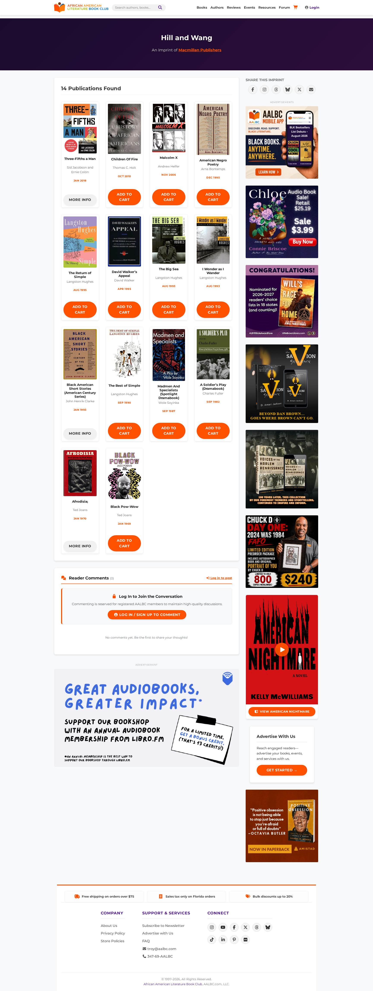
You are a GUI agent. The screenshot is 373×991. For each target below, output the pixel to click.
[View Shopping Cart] (296, 7)
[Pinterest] (234, 939)
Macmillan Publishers (200, 50)
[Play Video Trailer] (282, 649)
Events (249, 7)
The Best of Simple (124, 385)
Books (202, 7)
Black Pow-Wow (124, 507)
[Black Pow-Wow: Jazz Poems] (124, 476)
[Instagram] (211, 927)
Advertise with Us (157, 933)
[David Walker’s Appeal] (124, 242)
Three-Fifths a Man (80, 159)
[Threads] (256, 927)
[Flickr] (245, 939)
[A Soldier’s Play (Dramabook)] (213, 355)
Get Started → (282, 770)
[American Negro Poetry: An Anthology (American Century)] (213, 130)
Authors (217, 7)
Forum (284, 7)
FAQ (146, 941)
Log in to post (221, 578)
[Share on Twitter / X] (299, 89)
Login (314, 7)
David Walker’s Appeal (124, 274)
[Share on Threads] (276, 89)
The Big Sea (169, 269)
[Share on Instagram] (264, 89)
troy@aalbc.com (161, 949)
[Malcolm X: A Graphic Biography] (168, 129)
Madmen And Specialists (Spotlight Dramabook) (169, 392)
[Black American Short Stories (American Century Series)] (80, 355)
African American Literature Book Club (173, 984)
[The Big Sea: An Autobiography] (168, 241)
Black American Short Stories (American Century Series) (80, 391)
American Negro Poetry (213, 162)
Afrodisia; (80, 501)
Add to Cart (124, 197)
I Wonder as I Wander (213, 271)
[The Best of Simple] (124, 355)
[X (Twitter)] (245, 927)
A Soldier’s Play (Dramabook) (213, 387)
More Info (80, 200)
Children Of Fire (124, 159)
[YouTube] (223, 927)
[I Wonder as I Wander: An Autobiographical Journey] (213, 241)
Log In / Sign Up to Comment (149, 615)
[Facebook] (234, 927)
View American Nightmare (285, 711)
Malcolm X (169, 158)
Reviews (234, 7)
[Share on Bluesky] (287, 89)
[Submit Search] (159, 7)
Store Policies (112, 941)
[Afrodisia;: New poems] (80, 474)
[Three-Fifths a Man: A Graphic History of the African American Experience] (80, 130)
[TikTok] (211, 939)
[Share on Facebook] (252, 89)
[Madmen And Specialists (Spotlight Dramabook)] (169, 356)
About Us (109, 926)
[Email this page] (311, 89)
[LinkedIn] (223, 939)
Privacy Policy (113, 933)
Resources (267, 7)
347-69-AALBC (160, 956)
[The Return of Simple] (80, 243)
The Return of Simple (80, 275)
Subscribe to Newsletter (163, 926)
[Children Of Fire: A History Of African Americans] (124, 130)
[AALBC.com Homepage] (81, 7)
